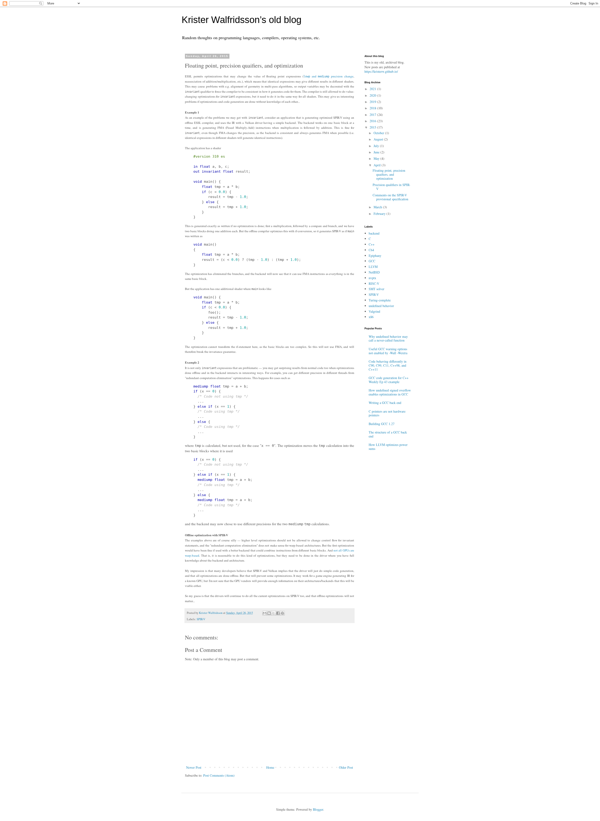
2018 (373, 108)
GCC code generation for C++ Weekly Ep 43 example (389, 380)
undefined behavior (381, 306)
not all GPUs (342, 550)
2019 (373, 101)
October (379, 133)
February (380, 213)
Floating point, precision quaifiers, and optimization (389, 174)
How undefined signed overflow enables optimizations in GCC (390, 392)
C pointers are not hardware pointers (387, 413)
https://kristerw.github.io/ (381, 71)
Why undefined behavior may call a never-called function (388, 338)
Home (270, 767)
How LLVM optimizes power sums (388, 446)
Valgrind (374, 311)
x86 (371, 317)
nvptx (372, 278)
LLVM (373, 266)
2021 (373, 89)
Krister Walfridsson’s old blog (241, 20)
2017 (373, 114)
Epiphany (375, 255)
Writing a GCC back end (385, 402)
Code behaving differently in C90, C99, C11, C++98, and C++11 (387, 365)
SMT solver (376, 289)
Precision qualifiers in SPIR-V (391, 186)
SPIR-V (201, 619)
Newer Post (193, 767)
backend (374, 233)
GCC (372, 261)
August (379, 139)
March (378, 207)
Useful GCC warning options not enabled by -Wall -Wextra (388, 351)
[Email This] (264, 613)
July (377, 146)
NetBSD (374, 272)
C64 (371, 250)
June (377, 152)
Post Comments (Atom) (219, 775)
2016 (373, 121)
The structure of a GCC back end (388, 434)
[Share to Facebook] (278, 613)
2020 (373, 95)
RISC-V (374, 283)
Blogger (318, 809)
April (378, 165)
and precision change (328, 76)
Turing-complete (380, 300)
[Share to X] (273, 613)
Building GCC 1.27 (381, 424)
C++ (372, 244)
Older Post (346, 767)
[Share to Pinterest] (282, 613)
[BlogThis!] (269, 613)
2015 (373, 127)
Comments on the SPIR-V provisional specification (390, 197)
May (377, 158)
